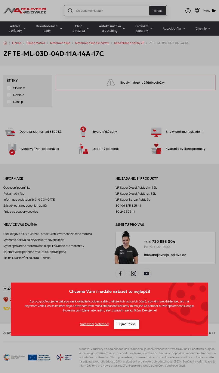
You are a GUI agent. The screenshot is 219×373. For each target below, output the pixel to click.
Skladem (19, 88)
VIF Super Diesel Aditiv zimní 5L (136, 187)
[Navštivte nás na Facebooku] (120, 273)
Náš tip (18, 102)
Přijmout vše (126, 324)
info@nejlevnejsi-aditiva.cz (165, 255)
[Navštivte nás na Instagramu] (134, 273)
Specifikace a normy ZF (129, 43)
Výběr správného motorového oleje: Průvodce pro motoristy (43, 246)
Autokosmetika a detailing (110, 28)
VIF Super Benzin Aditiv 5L (132, 199)
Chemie (201, 29)
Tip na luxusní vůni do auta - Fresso (26, 258)
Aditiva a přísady (15, 28)
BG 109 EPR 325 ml (128, 205)
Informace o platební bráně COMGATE (29, 199)
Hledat (157, 11)
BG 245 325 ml (125, 211)
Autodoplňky (172, 29)
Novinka (18, 95)
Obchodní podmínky (16, 187)
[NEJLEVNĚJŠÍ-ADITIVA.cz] (24, 10)
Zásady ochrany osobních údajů (25, 205)
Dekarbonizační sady (47, 28)
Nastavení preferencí (94, 324)
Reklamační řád (13, 193)
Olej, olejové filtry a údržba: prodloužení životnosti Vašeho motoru (47, 234)
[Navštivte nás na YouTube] (147, 273)
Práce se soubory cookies (20, 211)
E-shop (16, 43)
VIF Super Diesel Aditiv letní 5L (135, 193)
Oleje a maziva (79, 28)
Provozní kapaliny (141, 28)
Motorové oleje (60, 43)
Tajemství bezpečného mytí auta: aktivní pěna (34, 252)
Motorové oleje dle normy (92, 43)
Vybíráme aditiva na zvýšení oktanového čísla (33, 240)
